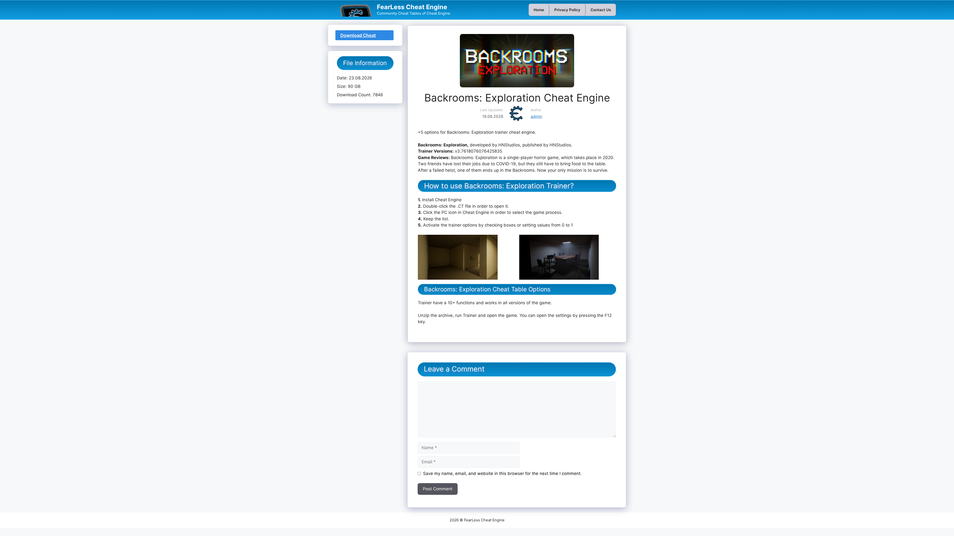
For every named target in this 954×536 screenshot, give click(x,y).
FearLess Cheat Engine (412, 7)
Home (539, 9)
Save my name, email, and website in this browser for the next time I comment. (502, 473)
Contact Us (601, 9)
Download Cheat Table (358, 36)
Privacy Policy (567, 9)
